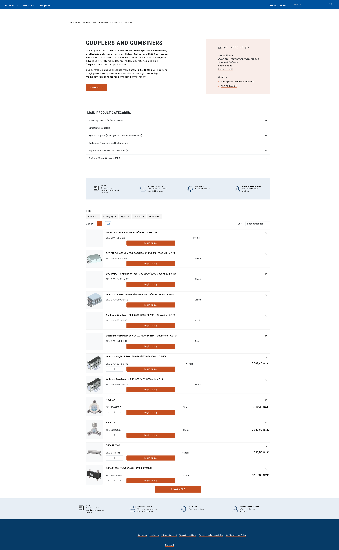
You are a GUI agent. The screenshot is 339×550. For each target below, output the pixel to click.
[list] (99, 223)
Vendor (138, 216)
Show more (178, 489)
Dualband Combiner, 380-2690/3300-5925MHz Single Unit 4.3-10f (141, 315)
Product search (278, 5)
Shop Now (96, 87)
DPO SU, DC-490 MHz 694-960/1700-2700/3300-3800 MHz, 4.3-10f (141, 253)
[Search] (331, 4)
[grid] (108, 223)
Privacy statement (169, 535)
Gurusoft (169, 545)
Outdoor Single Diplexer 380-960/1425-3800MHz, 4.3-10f (136, 356)
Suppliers (45, 5)
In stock (92, 216)
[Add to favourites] (266, 233)
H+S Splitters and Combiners (237, 81)
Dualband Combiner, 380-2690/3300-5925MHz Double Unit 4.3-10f (141, 335)
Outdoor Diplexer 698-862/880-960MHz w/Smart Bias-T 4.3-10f (140, 294)
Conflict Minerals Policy (236, 535)
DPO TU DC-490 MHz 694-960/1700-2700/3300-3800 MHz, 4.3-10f (141, 273)
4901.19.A (110, 399)
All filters (156, 216)
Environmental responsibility (211, 535)
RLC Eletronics (229, 86)
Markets (28, 5)
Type (124, 216)
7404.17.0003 (113, 445)
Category (108, 216)
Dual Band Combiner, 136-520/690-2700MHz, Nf (131, 232)
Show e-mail (225, 69)
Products (10, 5)
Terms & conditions (187, 535)
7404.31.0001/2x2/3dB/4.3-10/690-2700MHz (129, 468)
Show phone (225, 65)
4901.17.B (110, 422)
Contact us (142, 535)
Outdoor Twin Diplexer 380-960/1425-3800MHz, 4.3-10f (135, 379)
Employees (154, 535)
